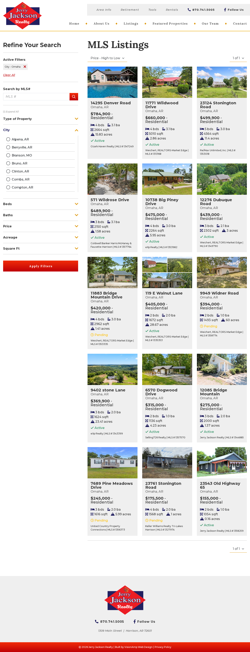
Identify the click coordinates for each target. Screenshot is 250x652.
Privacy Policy (163, 647)
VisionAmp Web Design (138, 647)
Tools (152, 10)
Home (74, 23)
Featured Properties (170, 23)
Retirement (130, 10)
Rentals (172, 10)
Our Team (210, 23)
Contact (240, 23)
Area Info (103, 10)
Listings (131, 23)
